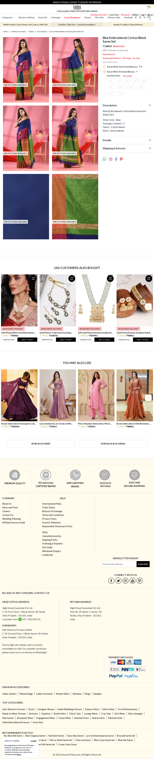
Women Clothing (26, 17)
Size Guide (127, 76)
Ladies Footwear (44, 693)
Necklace (77, 693)
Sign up (150, 15)
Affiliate (135, 15)
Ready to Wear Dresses (14, 713)
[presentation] (6, 306)
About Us (6, 503)
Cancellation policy (51, 536)
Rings (87, 693)
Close (33, 741)
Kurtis (31, 709)
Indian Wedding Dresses (69, 709)
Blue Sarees (42, 31)
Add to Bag (27, 340)
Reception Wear (25, 718)
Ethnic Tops (75, 713)
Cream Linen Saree (67, 744)
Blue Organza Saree (35, 735)
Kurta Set (42, 17)
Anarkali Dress (81, 718)
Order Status (48, 507)
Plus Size (99, 17)
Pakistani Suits (115, 718)
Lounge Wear (91, 713)
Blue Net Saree (125, 740)
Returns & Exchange (52, 511)
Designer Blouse (46, 709)
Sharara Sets (114, 17)
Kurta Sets (38, 722)
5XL (130, 87)
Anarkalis (128, 17)
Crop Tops (106, 713)
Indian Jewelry (9, 693)
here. (19, 754)
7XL (110, 93)
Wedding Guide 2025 (98, 15)
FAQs (45, 532)
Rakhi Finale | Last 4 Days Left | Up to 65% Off (25, 24)
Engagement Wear (45, 718)
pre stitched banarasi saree (100, 735)
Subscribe (143, 564)
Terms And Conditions (53, 515)
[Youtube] (132, 580)
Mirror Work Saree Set (61, 740)
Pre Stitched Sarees (127, 709)
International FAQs (51, 503)
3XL (110, 87)
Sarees (87, 17)
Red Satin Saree (56, 735)
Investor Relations (51, 522)
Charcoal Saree (83, 740)
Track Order (114, 15)
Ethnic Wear (108, 709)
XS (110, 81)
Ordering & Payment (52, 543)
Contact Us (7, 515)
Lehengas (55, 17)
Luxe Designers (72, 17)
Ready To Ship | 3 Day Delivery (128, 24)
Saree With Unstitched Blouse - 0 (124, 66)
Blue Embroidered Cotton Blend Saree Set (67, 31)
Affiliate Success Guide (13, 522)
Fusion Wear (64, 718)
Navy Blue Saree (75, 735)
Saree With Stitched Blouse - (121, 71)
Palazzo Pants (92, 709)
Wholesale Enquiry (51, 551)
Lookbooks (47, 554)
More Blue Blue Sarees (113, 443)
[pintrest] (140, 580)
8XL (120, 93)
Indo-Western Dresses (13, 709)
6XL (141, 87)
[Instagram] (125, 580)
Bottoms (33, 713)
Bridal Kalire (60, 713)
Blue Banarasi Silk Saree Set (41, 744)
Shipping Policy (49, 539)
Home (5, 31)
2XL (144, 81)
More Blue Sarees (40, 443)
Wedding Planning (11, 518)
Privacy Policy (49, 518)
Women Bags (26, 693)
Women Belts (62, 693)
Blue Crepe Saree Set (104, 740)
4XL (120, 87)
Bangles (98, 693)
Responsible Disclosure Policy (57, 526)
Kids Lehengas (135, 713)
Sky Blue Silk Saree (13, 735)
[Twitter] (118, 580)
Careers (6, 511)
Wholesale (125, 15)
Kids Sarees (8, 718)
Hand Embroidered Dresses (15, 722)
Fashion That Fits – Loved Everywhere (77, 24)
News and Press (10, 507)
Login (142, 15)
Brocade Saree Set (126, 735)
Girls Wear (119, 713)
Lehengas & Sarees (18, 31)
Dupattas (46, 713)
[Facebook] (111, 580)
